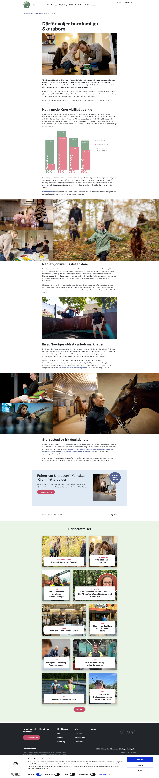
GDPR (98, 749)
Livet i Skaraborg (28, 13)
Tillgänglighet (105, 749)
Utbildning (63, 5)
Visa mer (79, 709)
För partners (114, 749)
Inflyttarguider (90, 5)
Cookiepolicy (131, 749)
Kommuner (37, 5)
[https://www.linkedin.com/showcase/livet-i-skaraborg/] (133, 732)
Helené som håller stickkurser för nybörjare (74, 451)
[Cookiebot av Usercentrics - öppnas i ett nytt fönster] (16, 774)
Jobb (47, 5)
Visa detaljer (103, 774)
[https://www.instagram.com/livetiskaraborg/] (128, 732)
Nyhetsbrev (94, 729)
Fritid (71, 5)
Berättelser (79, 5)
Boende (54, 5)
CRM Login (122, 749)
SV (132, 2)
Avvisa (140, 770)
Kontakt (126, 2)
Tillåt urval (140, 765)
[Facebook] (122, 732)
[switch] (57, 774)
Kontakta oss (44, 492)
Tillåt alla (140, 759)
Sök (120, 2)
